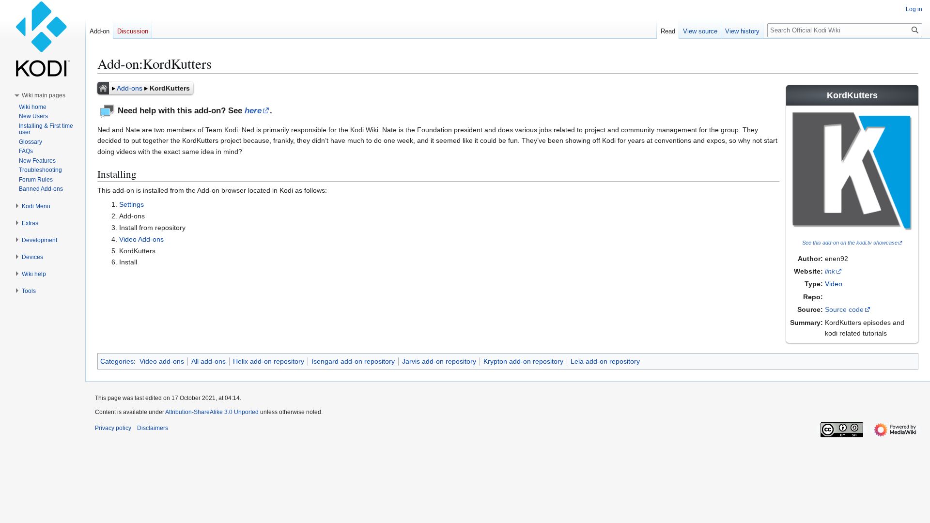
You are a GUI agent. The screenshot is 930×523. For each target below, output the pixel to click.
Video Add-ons (141, 239)
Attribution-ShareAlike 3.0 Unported (212, 412)
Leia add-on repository (605, 361)
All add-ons (208, 361)
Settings (131, 204)
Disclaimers (152, 428)
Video (833, 284)
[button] (43, 95)
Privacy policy (113, 428)
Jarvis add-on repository (439, 361)
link (830, 271)
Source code (844, 309)
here (253, 110)
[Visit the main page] (42, 38)
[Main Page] (103, 88)
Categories (117, 361)
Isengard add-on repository (353, 361)
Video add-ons (162, 361)
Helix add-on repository (268, 361)
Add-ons (129, 88)
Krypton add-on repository (523, 361)
